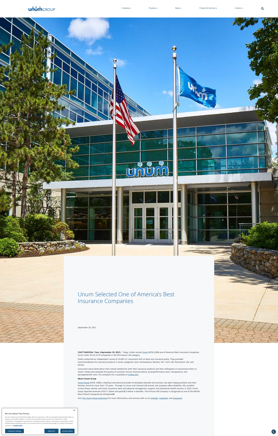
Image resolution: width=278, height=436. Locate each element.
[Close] (74, 410)
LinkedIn (154, 398)
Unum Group (83, 382)
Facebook (163, 398)
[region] (40, 421)
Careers (238, 8)
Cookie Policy (17, 425)
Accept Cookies (67, 431)
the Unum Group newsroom (95, 398)
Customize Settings (14, 431)
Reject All (51, 431)
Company (126, 8)
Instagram (177, 398)
